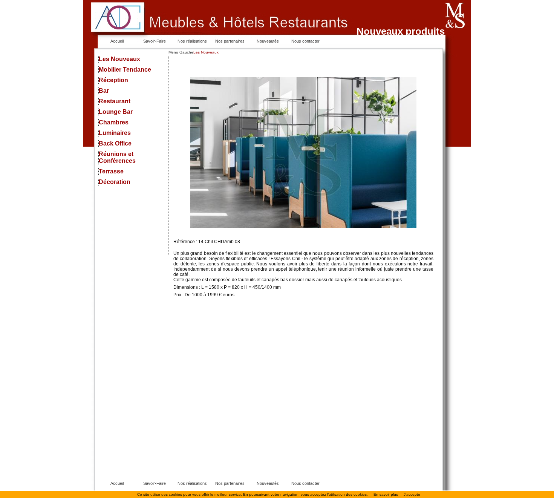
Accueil (117, 41)
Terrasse (111, 171)
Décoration (114, 182)
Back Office (115, 143)
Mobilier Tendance (125, 69)
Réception (113, 80)
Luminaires (115, 133)
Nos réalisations (192, 41)
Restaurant (114, 101)
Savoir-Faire (154, 41)
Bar (104, 90)
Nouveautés (268, 41)
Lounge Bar (116, 112)
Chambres (114, 122)
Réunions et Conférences (117, 157)
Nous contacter (305, 41)
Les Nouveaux (119, 59)
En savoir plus (385, 494)
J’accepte (412, 494)
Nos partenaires (230, 41)
